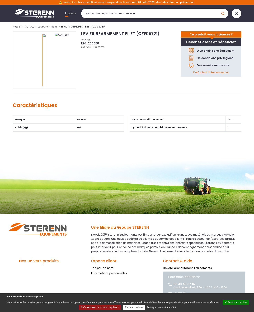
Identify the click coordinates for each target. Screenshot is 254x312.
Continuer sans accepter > (101, 307)
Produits (70, 13)
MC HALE (29, 26)
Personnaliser (134, 307)
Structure (43, 26)
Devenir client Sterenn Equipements (187, 268)
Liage (54, 26)
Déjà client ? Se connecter (211, 72)
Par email (179, 293)
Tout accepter (237, 302)
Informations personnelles (109, 273)
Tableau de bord (102, 268)
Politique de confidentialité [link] (161, 307)
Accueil (17, 26)
